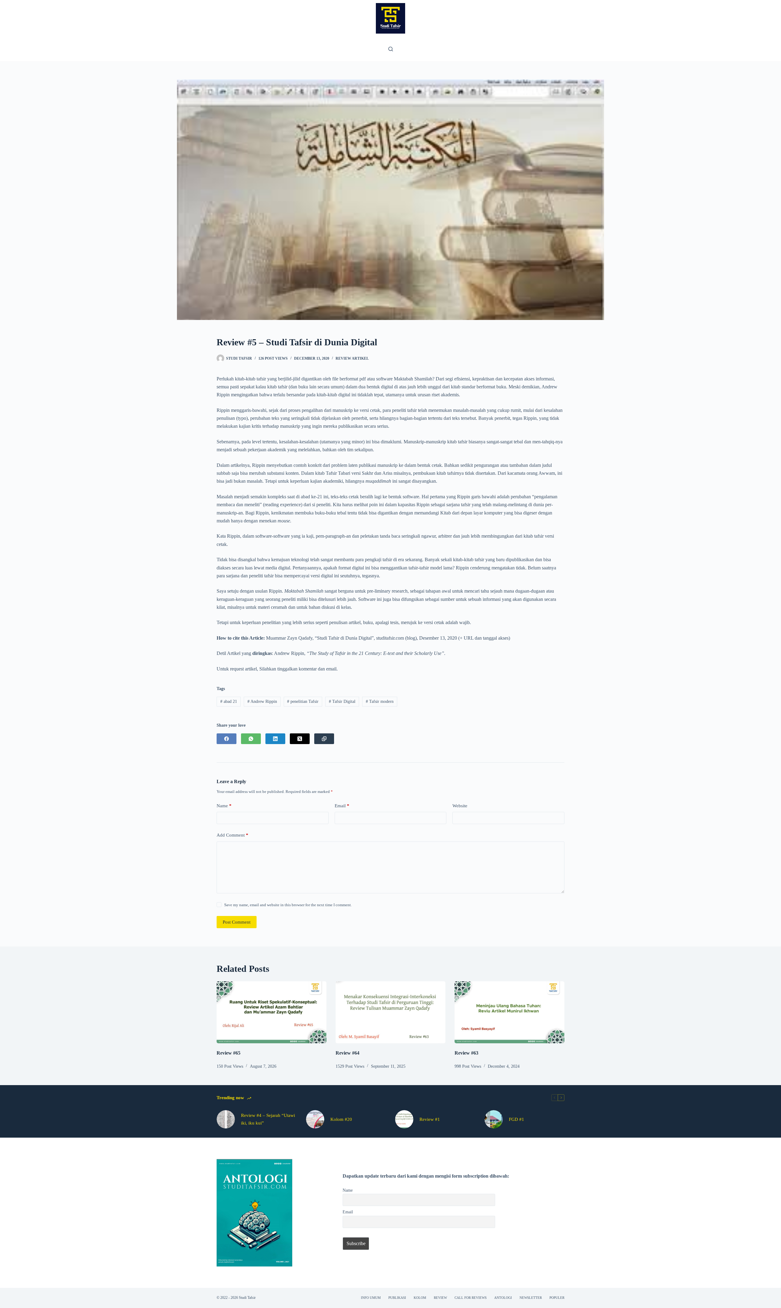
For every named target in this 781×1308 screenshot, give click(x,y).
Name (224, 805)
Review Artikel (352, 358)
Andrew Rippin (262, 701)
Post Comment (236, 922)
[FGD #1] (493, 1119)
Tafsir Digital (342, 701)
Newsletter (531, 1297)
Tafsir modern (380, 701)
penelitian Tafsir (303, 701)
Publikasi (397, 1297)
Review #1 (429, 1119)
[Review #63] (509, 1012)
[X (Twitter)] (300, 738)
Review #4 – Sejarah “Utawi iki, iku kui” (268, 1119)
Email (342, 805)
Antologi (503, 1297)
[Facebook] (226, 738)
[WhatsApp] (251, 738)
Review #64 (347, 1052)
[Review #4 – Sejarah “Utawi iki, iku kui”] (226, 1119)
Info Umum (371, 1297)
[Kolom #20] (315, 1119)
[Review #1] (404, 1119)
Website (459, 805)
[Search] (390, 49)
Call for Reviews (471, 1297)
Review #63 (466, 1052)
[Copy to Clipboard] (324, 738)
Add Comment (232, 835)
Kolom (420, 1297)
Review (440, 1297)
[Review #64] (390, 1012)
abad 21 (228, 701)
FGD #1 (516, 1119)
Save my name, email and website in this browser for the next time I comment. (288, 905)
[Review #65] (271, 1012)
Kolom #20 (341, 1119)
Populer (556, 1297)
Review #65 (228, 1052)
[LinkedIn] (275, 738)
